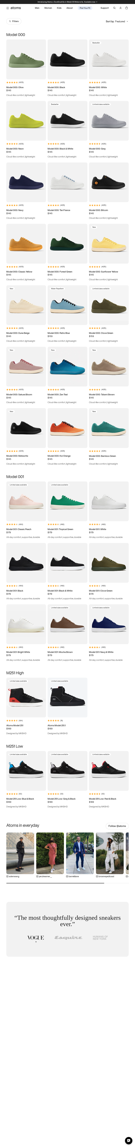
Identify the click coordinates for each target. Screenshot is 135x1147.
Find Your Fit (85, 7)
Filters (15, 21)
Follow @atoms (117, 826)
